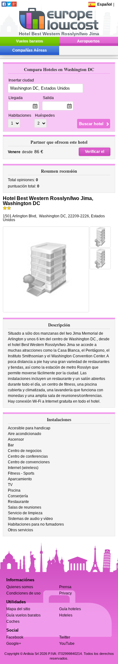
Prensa (65, 587)
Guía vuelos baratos (23, 615)
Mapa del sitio (18, 609)
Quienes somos (19, 587)
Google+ (13, 643)
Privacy (65, 593)
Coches (13, 621)
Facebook (14, 637)
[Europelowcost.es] (58, 28)
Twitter (64, 637)
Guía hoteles (70, 609)
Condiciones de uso (23, 593)
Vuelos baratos (29, 41)
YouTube (67, 643)
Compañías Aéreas (29, 50)
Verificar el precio (94, 152)
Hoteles (65, 615)
